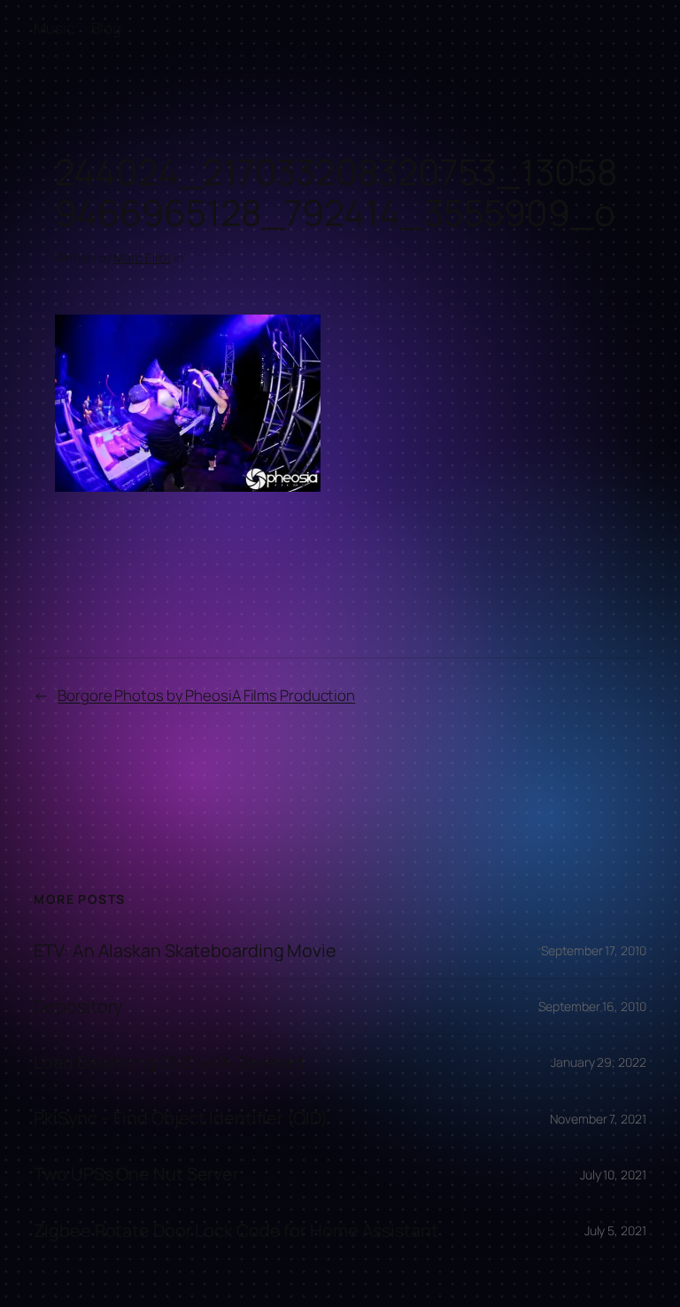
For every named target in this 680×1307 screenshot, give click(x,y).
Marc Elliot (142, 257)
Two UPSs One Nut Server (136, 1174)
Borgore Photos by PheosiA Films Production (206, 695)
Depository (78, 1006)
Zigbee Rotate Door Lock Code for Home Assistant (235, 1231)
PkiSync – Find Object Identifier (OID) (180, 1118)
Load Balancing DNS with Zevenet (169, 1062)
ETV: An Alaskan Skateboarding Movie (185, 951)
